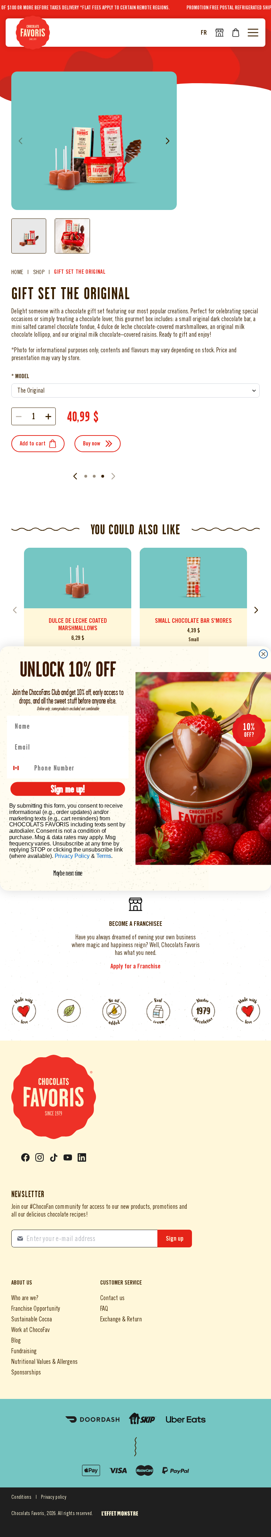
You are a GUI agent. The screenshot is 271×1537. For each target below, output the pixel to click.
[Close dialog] (263, 654)
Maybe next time (68, 873)
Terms (103, 856)
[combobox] (20, 767)
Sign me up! (68, 788)
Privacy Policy (72, 856)
